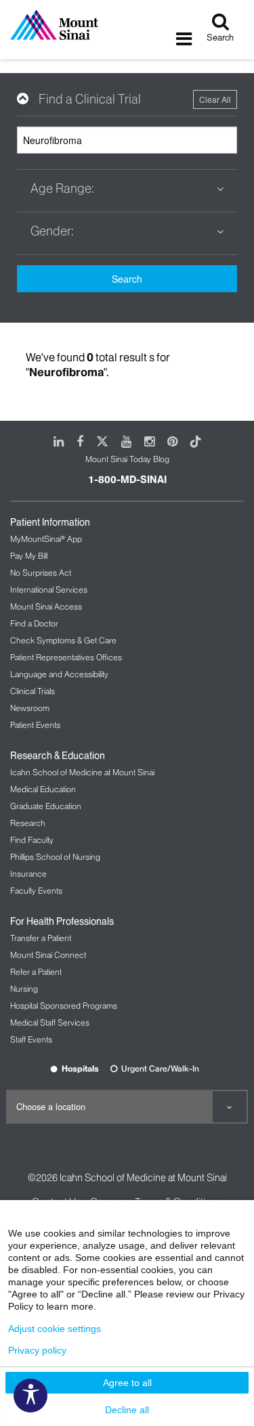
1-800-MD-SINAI (127, 480)
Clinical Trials (32, 691)
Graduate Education (45, 806)
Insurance (28, 874)
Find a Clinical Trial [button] (90, 99)
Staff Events (31, 1039)
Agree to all (127, 1382)
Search (127, 278)
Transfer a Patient (40, 938)
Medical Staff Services (49, 1022)
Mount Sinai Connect (48, 955)
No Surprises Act (40, 573)
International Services (48, 589)
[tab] (127, 99)
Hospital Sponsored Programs (63, 1006)
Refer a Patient (36, 972)
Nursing (24, 989)
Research (27, 823)
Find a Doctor (34, 623)
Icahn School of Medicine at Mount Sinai (82, 772)
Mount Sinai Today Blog (127, 459)
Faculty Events (36, 891)
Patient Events (35, 725)
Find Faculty (32, 840)
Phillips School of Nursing (55, 857)
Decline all (127, 1409)
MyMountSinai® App (46, 539)
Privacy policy (37, 1350)
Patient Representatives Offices (66, 657)
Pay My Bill (28, 556)
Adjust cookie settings (54, 1328)
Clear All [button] (215, 99)
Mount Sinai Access (46, 606)
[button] (127, 188)
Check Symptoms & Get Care (63, 640)
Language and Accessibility (59, 674)
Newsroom (29, 708)
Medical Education (43, 789)
